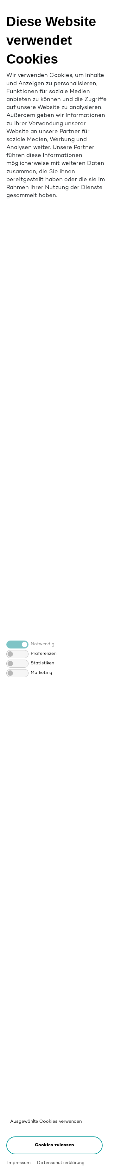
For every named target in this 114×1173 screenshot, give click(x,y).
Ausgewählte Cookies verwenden (46, 1121)
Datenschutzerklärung (60, 1163)
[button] (54, 1145)
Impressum (19, 1163)
